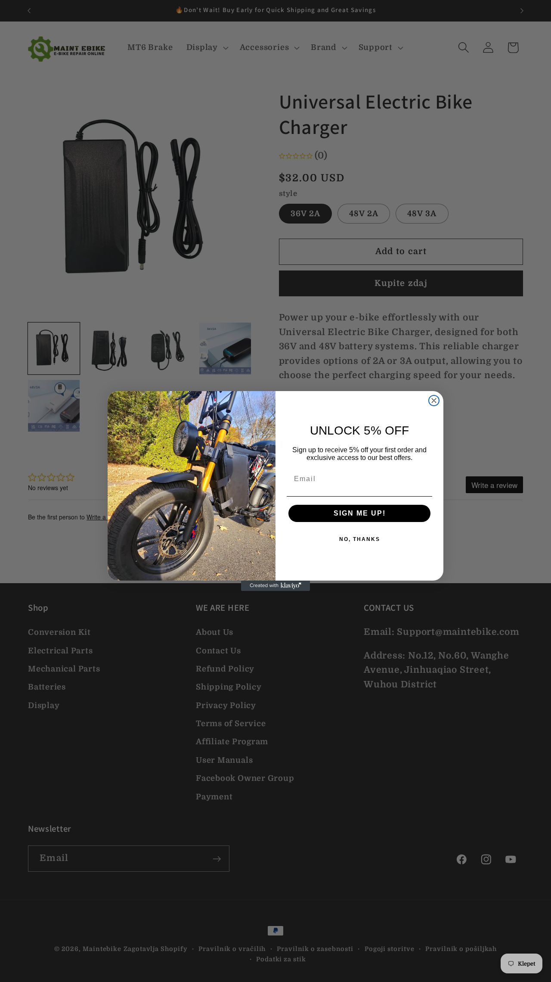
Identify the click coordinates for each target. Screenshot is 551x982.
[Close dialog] (434, 400)
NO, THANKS (359, 539)
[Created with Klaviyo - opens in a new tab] (275, 586)
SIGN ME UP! (360, 513)
